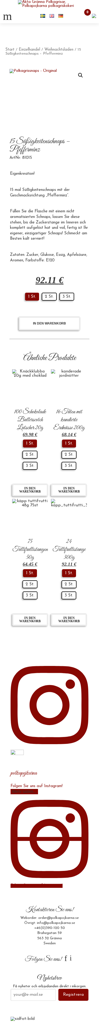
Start (10, 50)
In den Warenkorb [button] (30, 489)
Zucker (32, 255)
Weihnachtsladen (58, 50)
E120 (50, 260)
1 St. (32, 297)
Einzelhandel (29, 50)
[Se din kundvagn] (94, 16)
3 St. (67, 297)
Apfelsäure (76, 255)
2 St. (49, 297)
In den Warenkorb (49, 323)
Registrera (73, 995)
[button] (80, 75)
